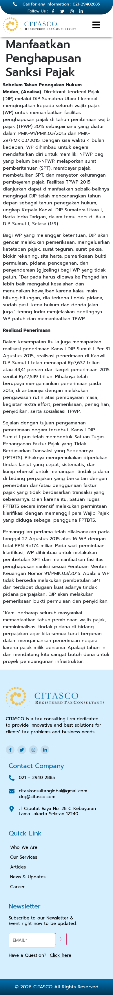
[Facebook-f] (10, 749)
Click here (60, 955)
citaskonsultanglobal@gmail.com (53, 791)
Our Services (23, 857)
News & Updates (27, 877)
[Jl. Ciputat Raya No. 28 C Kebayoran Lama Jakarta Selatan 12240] (11, 809)
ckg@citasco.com (37, 797)
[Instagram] (33, 749)
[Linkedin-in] (45, 749)
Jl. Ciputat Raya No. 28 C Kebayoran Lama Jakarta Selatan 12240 (57, 811)
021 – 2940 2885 (37, 777)
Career (17, 887)
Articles (18, 867)
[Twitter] (21, 749)
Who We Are (23, 847)
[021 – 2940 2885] (11, 778)
